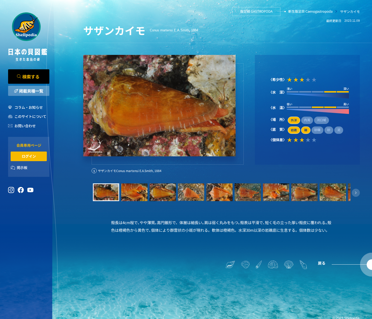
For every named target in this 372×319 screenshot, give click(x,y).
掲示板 (22, 167)
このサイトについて (30, 116)
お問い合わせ (24, 125)
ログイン (29, 156)
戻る (321, 263)
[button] (356, 193)
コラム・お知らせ (28, 107)
